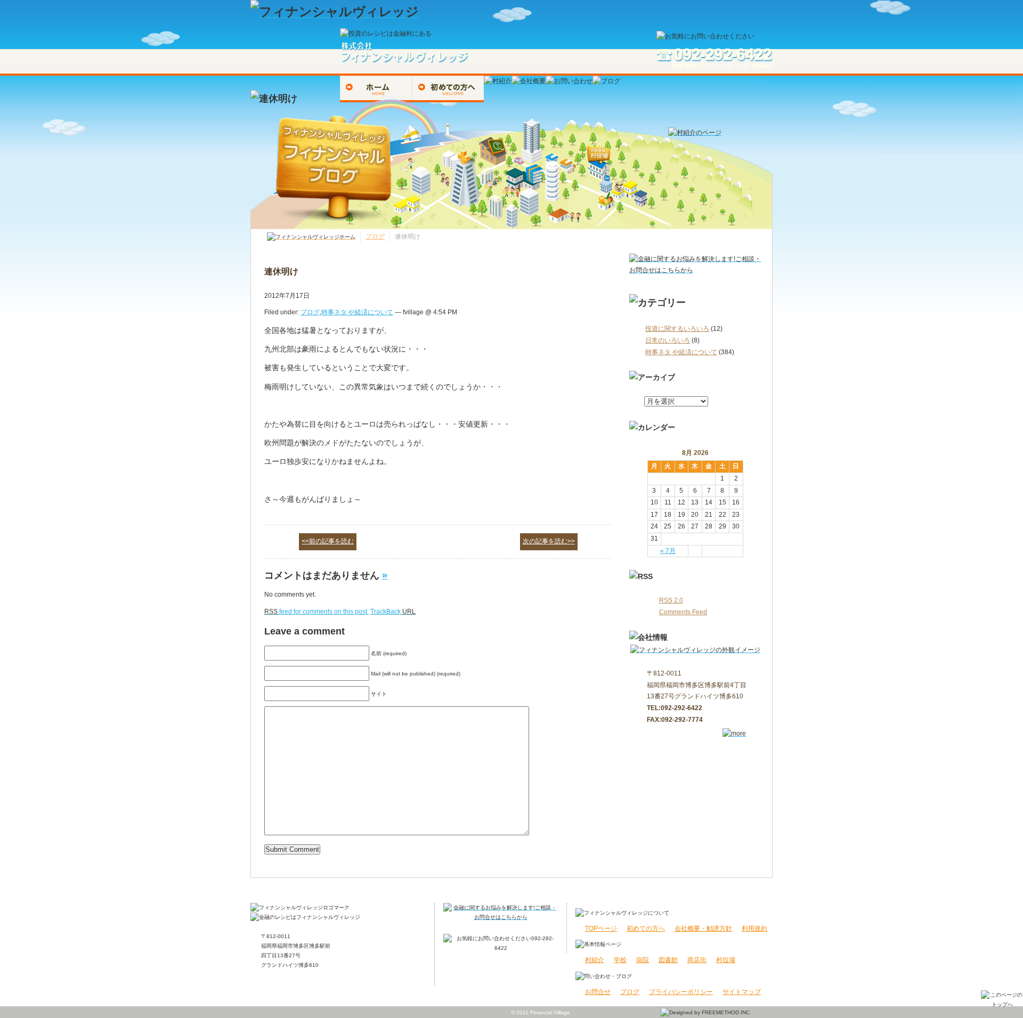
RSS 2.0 (671, 600)
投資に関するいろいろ (677, 328)
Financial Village (550, 1012)
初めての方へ (646, 928)
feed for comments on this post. (316, 611)
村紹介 (594, 960)
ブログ (375, 236)
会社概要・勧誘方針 (703, 928)
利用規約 (754, 928)
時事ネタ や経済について (681, 352)
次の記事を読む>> (549, 541)
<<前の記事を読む (328, 541)
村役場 (725, 960)
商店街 (697, 960)
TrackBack (393, 611)
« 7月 (668, 551)
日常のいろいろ (667, 340)
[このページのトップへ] (1002, 998)
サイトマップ (741, 992)
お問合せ (598, 992)
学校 (620, 960)
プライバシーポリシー (681, 992)
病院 (642, 960)
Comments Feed (683, 612)
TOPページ (601, 928)
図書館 (668, 960)
